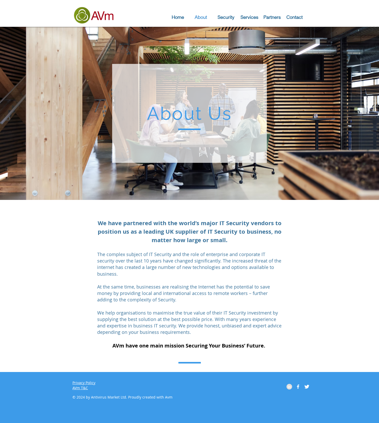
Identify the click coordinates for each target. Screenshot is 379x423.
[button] (249, 17)
